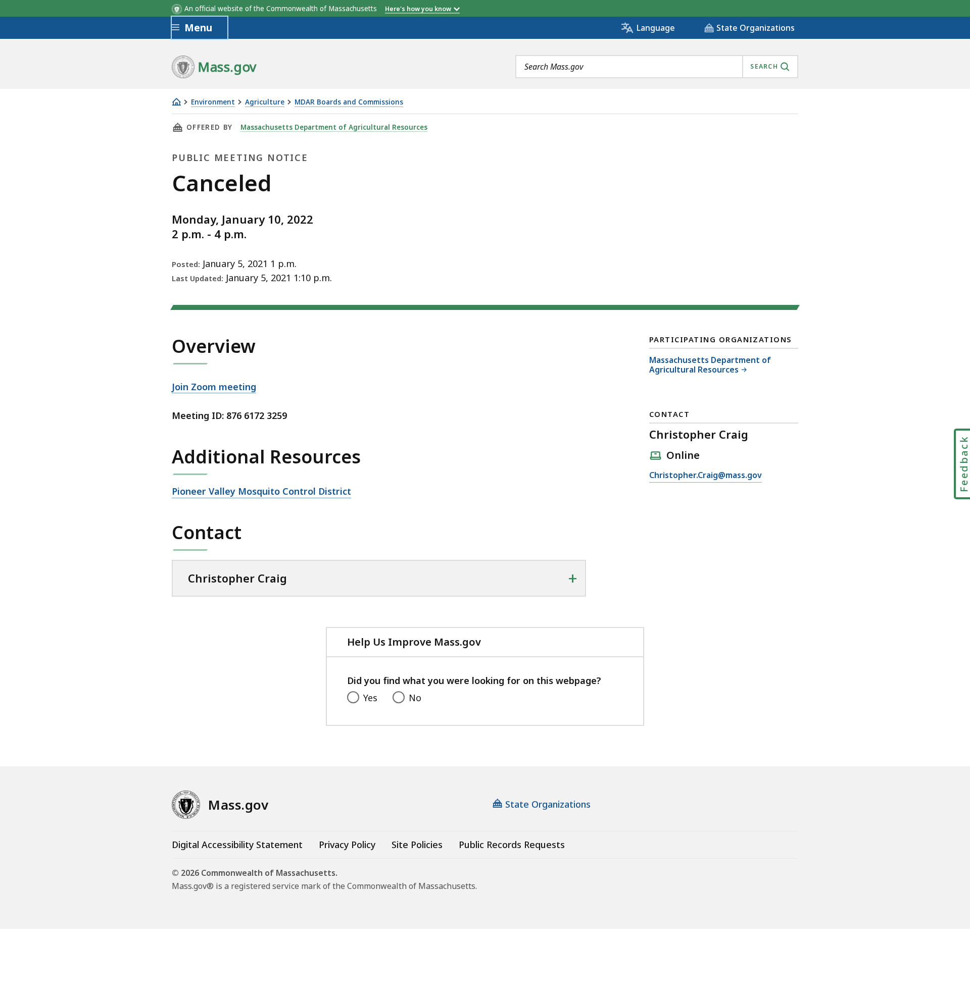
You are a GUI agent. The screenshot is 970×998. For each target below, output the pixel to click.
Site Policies (417, 844)
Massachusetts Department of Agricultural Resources (333, 127)
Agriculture (264, 102)
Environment (213, 102)
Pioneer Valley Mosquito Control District (261, 491)
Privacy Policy (347, 844)
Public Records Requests (512, 844)
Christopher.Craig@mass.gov (705, 476)
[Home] (176, 102)
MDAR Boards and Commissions (349, 102)
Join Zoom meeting (214, 387)
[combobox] (656, 66)
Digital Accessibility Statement (237, 844)
